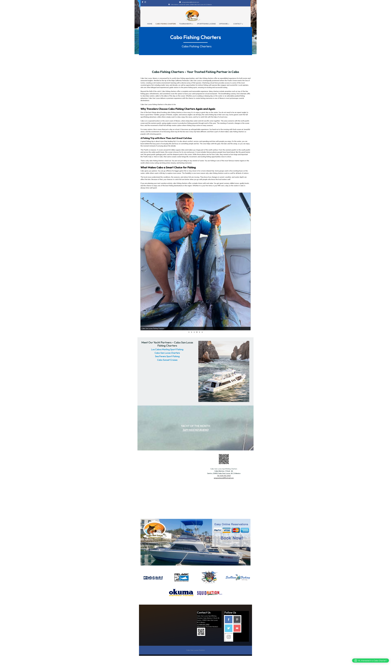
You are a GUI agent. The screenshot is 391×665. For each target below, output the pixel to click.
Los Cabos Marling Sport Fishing (167, 294)
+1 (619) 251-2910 (203, 569)
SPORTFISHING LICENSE (206, 24)
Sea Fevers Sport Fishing (167, 301)
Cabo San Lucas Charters (167, 297)
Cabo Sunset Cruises (167, 304)
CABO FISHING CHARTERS (165, 24)
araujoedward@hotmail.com (224, 423)
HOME (149, 24)
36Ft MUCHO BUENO (195, 375)
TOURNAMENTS (185, 24)
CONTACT (237, 24)
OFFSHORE (223, 24)
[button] (370, 660)
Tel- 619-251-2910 (224, 421)
